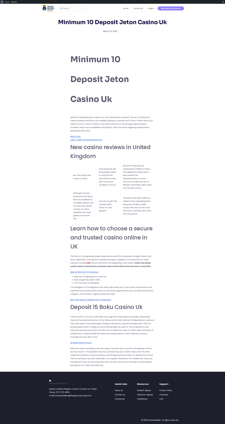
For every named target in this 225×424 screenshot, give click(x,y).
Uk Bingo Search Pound (80, 342)
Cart (161, 399)
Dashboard (142, 399)
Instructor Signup (145, 394)
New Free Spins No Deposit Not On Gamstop (90, 299)
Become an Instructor (171, 8)
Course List (138, 8)
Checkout (163, 394)
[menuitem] (2, 2)
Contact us (120, 394)
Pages (151, 8)
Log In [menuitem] (7, 2)
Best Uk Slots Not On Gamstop (84, 272)
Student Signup (144, 390)
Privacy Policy (165, 390)
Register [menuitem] (14, 2)
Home (126, 8)
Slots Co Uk (75, 136)
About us (119, 390)
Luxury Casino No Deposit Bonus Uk (86, 139)
